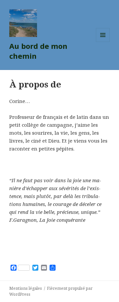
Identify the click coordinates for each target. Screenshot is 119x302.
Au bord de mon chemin (38, 51)
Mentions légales (25, 288)
